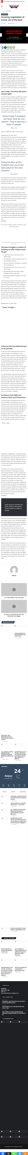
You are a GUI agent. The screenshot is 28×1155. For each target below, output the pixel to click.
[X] (5, 47)
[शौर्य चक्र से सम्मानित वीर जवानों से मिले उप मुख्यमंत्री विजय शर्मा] (5, 930)
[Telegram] (11, 47)
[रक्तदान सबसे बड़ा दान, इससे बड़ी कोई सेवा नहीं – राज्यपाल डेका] (21, 628)
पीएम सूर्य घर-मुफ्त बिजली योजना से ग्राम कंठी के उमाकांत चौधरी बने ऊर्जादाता (7, 737)
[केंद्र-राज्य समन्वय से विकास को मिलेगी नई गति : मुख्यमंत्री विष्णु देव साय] (14, 1138)
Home (3, 11)
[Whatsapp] (8, 47)
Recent (13, 791)
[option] (14, 34)
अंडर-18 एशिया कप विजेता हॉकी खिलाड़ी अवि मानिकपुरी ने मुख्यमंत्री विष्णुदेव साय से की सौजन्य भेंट (7, 754)
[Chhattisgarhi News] (14, 6)
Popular (4, 791)
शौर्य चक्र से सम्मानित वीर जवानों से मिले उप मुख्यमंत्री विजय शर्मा (18, 929)
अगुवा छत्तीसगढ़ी (8, 11)
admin (4, 23)
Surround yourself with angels (13, 286)
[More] (13, 47)
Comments (22, 791)
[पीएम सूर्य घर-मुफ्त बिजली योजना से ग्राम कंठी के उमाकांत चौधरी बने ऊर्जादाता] (7, 679)
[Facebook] (2, 47)
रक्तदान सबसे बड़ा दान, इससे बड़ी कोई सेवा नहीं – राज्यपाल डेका (20, 635)
